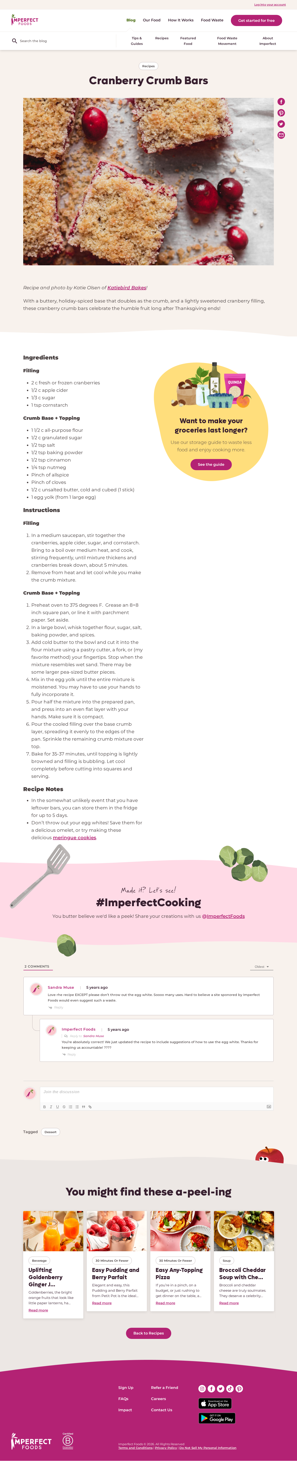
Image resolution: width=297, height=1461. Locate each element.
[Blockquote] (83, 1107)
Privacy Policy (166, 1448)
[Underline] (57, 1107)
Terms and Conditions (135, 1448)
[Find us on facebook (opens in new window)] (211, 1388)
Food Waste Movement (227, 41)
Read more (38, 1310)
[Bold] (44, 1107)
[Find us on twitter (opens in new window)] (220, 1388)
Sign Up (125, 1387)
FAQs (123, 1399)
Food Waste (212, 20)
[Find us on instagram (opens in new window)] (202, 1388)
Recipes (161, 38)
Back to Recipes (148, 1333)
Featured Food (188, 41)
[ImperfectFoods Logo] (31, 1441)
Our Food (152, 20)
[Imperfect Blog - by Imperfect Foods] (25, 20)
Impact (125, 1410)
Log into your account (270, 4)
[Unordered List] (77, 1107)
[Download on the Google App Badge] (220, 1418)
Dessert (51, 1132)
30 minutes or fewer (112, 1260)
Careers (158, 1399)
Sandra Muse (93, 1036)
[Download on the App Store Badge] (220, 1403)
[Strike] (64, 1107)
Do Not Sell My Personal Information (207, 1448)
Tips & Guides (137, 41)
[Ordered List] (70, 1107)
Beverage (39, 1260)
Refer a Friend (164, 1387)
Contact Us (161, 1410)
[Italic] (51, 1107)
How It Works (181, 20)
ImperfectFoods (226, 916)
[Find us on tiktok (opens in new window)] (230, 1388)
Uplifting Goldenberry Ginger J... (46, 1277)
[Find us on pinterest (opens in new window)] (239, 1388)
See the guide (211, 464)
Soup (227, 1260)
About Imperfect (267, 41)
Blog (131, 20)
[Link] (90, 1107)
